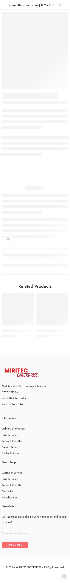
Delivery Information (13, 428)
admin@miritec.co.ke (14, 398)
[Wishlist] (30, 297)
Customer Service (12, 473)
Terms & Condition (12, 441)
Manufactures (9, 497)
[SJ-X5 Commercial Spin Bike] (52, 309)
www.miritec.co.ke (12, 404)
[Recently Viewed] (64, 576)
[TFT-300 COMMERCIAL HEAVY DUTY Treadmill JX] (18, 309)
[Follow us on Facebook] (3, 412)
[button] (29, 325)
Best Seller (8, 491)
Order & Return (11, 453)
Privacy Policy (10, 435)
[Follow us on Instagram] (9, 412)
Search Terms (10, 447)
